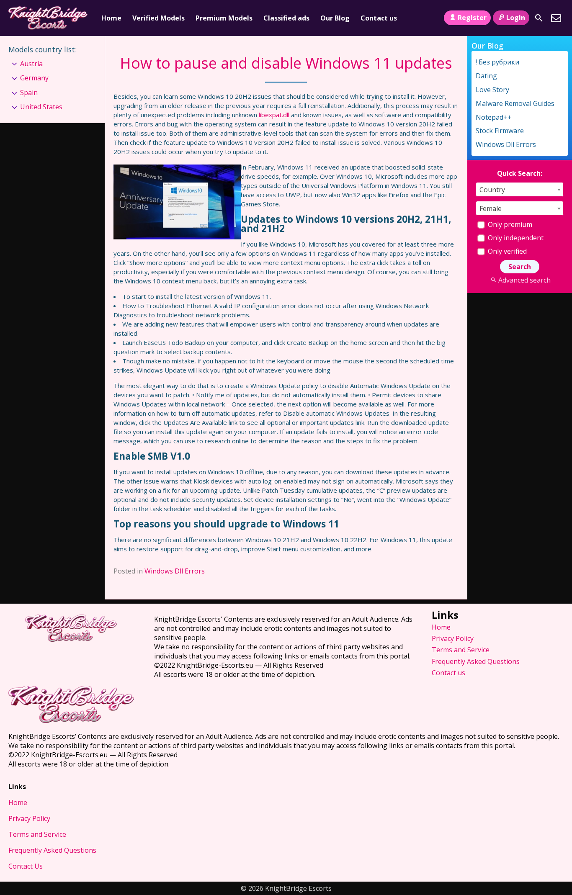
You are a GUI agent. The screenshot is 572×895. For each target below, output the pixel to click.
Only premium (509, 224)
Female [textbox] (490, 208)
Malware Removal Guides (515, 103)
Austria (31, 63)
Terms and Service (461, 649)
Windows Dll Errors (174, 571)
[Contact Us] (556, 18)
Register (472, 17)
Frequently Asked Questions (476, 661)
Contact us (379, 18)
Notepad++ (494, 117)
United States (41, 106)
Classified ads (286, 18)
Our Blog (335, 18)
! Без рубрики (497, 62)
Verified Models (158, 18)
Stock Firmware (500, 130)
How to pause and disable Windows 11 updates (286, 63)
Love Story (492, 89)
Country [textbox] (492, 189)
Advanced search (524, 280)
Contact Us (25, 866)
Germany (34, 77)
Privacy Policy (453, 638)
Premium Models (224, 18)
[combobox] (520, 189)
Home (111, 18)
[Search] (538, 18)
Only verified (506, 251)
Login (515, 17)
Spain (29, 92)
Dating (486, 75)
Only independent (515, 237)
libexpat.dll (274, 115)
